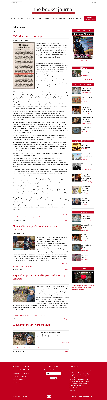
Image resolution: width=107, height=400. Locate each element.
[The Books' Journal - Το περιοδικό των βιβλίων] (53, 10)
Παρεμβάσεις (17, 315)
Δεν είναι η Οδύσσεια (84, 257)
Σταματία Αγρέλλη (85, 259)
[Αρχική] (12, 18)
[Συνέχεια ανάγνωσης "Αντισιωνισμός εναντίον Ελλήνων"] (76, 156)
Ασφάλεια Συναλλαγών (19, 383)
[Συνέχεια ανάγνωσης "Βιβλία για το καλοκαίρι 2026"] (76, 147)
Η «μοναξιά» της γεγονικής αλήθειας (31, 324)
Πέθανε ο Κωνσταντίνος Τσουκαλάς (85, 200)
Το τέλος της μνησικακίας (85, 73)
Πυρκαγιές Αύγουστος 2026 (33, 217)
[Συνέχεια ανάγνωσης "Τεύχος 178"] (83, 45)
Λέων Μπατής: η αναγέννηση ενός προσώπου (86, 166)
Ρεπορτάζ (24, 315)
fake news (22, 217)
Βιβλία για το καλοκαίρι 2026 (85, 146)
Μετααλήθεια (23, 266)
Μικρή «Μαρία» (23, 347)
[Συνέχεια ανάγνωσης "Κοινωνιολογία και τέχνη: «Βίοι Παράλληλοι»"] (76, 120)
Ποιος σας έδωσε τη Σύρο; (86, 98)
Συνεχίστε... (65, 214)
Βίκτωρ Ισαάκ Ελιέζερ (86, 181)
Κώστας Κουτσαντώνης (86, 123)
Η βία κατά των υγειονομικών (86, 89)
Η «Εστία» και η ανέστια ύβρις (28, 36)
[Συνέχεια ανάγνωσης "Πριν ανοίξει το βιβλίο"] (76, 130)
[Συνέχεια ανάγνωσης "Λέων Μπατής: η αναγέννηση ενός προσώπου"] (76, 166)
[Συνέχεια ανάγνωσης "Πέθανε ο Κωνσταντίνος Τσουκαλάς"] (76, 201)
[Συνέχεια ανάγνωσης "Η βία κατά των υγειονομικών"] (76, 90)
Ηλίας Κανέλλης (85, 194)
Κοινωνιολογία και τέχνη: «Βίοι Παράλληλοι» (87, 119)
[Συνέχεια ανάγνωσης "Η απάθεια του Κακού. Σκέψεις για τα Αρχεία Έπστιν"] (76, 110)
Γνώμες (66, 220)
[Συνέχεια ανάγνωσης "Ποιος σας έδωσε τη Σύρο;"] (76, 100)
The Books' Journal (85, 75)
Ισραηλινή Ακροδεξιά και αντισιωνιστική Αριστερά (86, 177)
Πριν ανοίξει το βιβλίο (86, 128)
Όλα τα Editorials (89, 79)
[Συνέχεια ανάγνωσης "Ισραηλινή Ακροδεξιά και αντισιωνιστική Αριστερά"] (76, 177)
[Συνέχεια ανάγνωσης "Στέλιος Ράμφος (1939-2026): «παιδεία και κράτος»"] (76, 190)
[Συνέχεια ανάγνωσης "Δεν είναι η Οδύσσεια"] (76, 257)
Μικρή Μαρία (31, 315)
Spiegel (37, 315)
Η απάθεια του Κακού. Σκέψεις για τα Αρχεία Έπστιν (87, 109)
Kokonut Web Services (85, 396)
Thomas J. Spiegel (85, 113)
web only (15, 217)
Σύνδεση (93, 2)
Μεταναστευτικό (33, 347)
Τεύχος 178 (83, 60)
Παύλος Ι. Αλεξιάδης (86, 92)
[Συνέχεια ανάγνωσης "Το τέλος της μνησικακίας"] (76, 73)
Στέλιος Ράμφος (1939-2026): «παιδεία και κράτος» (86, 189)
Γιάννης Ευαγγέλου (86, 169)
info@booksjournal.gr (19, 379)
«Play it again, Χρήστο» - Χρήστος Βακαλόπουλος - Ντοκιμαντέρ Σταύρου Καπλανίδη (83, 287)
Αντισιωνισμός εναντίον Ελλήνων (87, 155)
